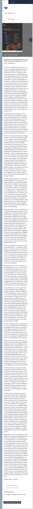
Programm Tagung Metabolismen (14, 494)
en (30, 7)
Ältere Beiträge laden (12, 502)
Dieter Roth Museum (11, 485)
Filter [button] (13, 2)
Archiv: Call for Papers (12, 487)
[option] (17, 40)
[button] (1, 254)
